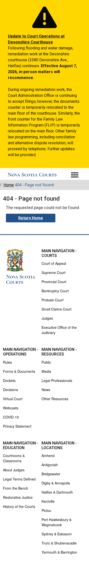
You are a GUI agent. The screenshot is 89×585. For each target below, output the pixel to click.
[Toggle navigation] (75, 175)
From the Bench (15, 488)
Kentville (48, 501)
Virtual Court (12, 398)
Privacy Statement (17, 426)
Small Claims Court (56, 309)
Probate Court (53, 299)
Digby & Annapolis (56, 483)
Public (46, 362)
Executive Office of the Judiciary (59, 330)
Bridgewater (51, 473)
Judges (47, 318)
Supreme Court (54, 272)
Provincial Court (54, 281)
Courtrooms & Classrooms (14, 458)
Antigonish (50, 464)
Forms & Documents (19, 371)
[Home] (32, 175)
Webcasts (10, 407)
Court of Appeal (54, 263)
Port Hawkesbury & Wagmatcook (56, 522)
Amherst (48, 455)
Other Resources (55, 398)
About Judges (13, 469)
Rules (7, 362)
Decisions (10, 389)
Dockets (9, 380)
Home (8, 185)
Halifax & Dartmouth (57, 492)
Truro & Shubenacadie (59, 543)
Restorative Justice (18, 497)
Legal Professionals (57, 380)
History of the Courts (19, 506)
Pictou (46, 510)
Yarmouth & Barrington (59, 552)
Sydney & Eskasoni (56, 533)
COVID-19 (11, 417)
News (46, 389)
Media (46, 371)
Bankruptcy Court (55, 290)
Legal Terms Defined (19, 479)
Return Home (30, 218)
